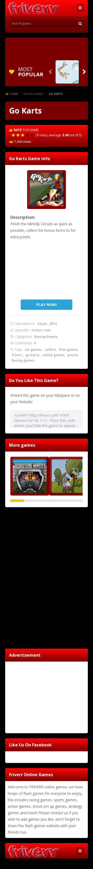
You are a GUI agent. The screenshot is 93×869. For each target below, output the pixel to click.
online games (53, 355)
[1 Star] (14, 135)
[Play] (67, 72)
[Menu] (80, 8)
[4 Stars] (28, 135)
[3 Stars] (23, 135)
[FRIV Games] (33, 8)
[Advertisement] (46, 48)
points (72, 355)
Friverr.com (41, 330)
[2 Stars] (18, 135)
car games (33, 349)
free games (68, 349)
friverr (17, 355)
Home (14, 94)
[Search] (80, 23)
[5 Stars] (32, 135)
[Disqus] (46, 577)
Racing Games (33, 94)
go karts (33, 355)
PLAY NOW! (46, 304)
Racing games (23, 360)
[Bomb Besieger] (68, 476)
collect (50, 349)
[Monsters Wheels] (29, 476)
